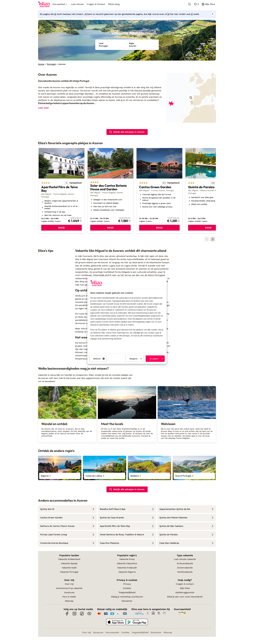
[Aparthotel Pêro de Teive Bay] (61, 190)
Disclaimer (127, 601)
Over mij (69, 584)
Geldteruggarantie (184, 592)
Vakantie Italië (69, 567)
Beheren (97, 359)
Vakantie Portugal (69, 572)
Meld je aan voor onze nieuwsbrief (185, 596)
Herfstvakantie (184, 572)
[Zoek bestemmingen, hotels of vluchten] (189, 4)
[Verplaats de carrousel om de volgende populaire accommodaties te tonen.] (212, 239)
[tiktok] (82, 615)
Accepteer (154, 359)
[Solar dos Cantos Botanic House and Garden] (110, 190)
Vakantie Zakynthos (127, 563)
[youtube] (89, 615)
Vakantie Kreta (127, 559)
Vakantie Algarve (127, 572)
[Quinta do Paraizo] (208, 190)
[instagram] (74, 615)
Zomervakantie (185, 567)
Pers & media (69, 596)
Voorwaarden (112, 632)
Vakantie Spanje (69, 563)
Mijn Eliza (185, 588)
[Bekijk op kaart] (191, 98)
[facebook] (67, 615)
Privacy (127, 584)
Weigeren (133, 359)
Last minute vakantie (185, 559)
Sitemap (69, 601)
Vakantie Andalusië (127, 567)
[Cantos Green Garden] (159, 190)
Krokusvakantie (185, 563)
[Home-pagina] (44, 4)
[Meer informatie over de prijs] (81, 221)
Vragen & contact (185, 584)
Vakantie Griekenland (69, 559)
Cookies (127, 588)
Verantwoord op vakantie (69, 588)
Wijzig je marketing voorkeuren (127, 596)
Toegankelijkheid (127, 592)
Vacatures (69, 592)
